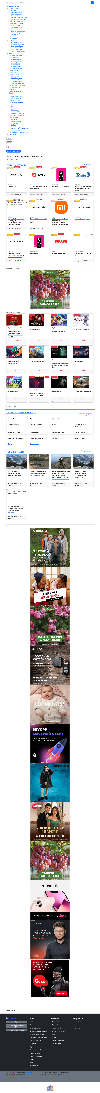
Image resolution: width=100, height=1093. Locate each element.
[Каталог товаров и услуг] (85, 414)
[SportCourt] (50, 782)
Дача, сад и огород (35, 1028)
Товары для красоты (36, 1056)
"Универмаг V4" (30, 1072)
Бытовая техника (35, 1025)
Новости (54, 1037)
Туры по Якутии (15, 451)
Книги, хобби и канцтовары (38, 1031)
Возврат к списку (11, 406)
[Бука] (50, 978)
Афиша (54, 1034)
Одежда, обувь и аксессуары (38, 1037)
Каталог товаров (57, 1028)
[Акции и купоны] (86, 164)
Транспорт (33, 1059)
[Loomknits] (50, 704)
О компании (78, 1022)
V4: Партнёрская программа (16, 1030)
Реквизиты (77, 1025)
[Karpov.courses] (50, 939)
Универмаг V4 (22, 2)
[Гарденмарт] (50, 289)
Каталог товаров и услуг (21, 412)
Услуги (32, 1062)
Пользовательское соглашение (14, 1077)
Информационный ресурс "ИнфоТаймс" (17, 1026)
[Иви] (50, 821)
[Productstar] (50, 743)
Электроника (34, 1066)
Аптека (32, 1022)
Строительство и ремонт (37, 1047)
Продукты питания (35, 1040)
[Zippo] (50, 665)
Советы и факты (57, 1044)
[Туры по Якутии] (86, 451)
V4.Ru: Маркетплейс (16, 1022)
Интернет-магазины (58, 1031)
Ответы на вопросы (58, 1040)
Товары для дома (35, 1053)
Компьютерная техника (37, 1034)
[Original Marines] (50, 586)
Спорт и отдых (34, 1044)
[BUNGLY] (50, 547)
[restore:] (50, 900)
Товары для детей (35, 1050)
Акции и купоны (16, 165)
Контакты (77, 1028)
